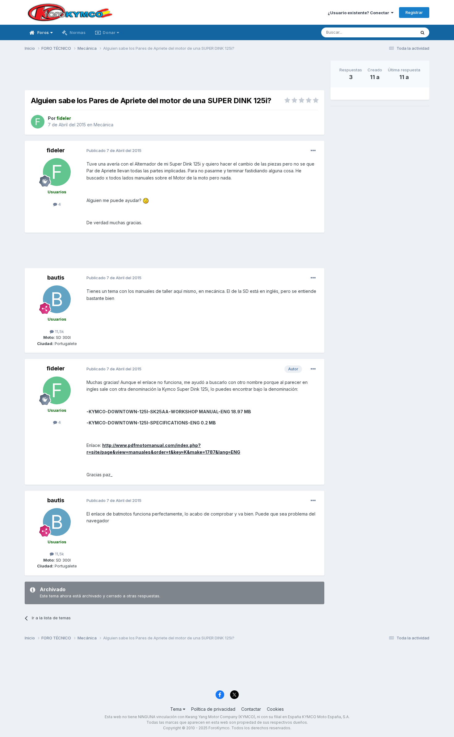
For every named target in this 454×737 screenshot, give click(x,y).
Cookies (275, 709)
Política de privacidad (213, 709)
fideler (56, 150)
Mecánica (103, 124)
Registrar (414, 12)
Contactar (251, 709)
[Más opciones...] (313, 150)
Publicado (113, 150)
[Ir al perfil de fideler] (37, 121)
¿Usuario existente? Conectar (359, 12)
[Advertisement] (174, 74)
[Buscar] (422, 32)
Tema (176, 709)
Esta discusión (394, 32)
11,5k (59, 331)
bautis (55, 277)
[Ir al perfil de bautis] (57, 299)
